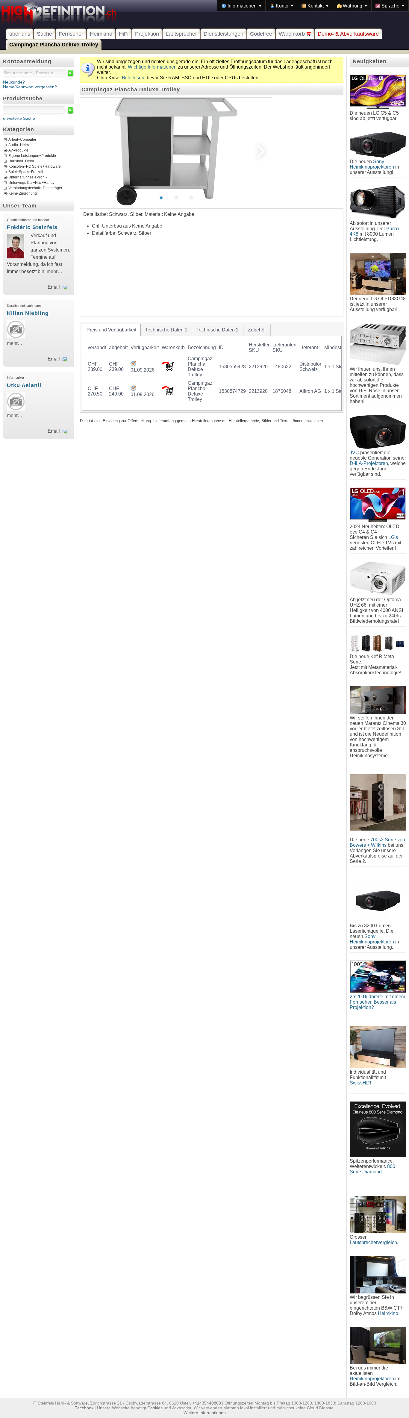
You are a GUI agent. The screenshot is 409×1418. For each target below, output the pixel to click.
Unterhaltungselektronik (27, 177)
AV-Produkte (18, 151)
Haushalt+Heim (21, 161)
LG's (393, 537)
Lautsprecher (181, 34)
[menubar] (313, 5)
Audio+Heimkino (22, 145)
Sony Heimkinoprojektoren (372, 164)
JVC (354, 452)
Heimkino (101, 34)
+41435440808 (206, 1403)
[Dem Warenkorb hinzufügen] (168, 369)
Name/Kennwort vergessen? (30, 86)
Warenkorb (292, 34)
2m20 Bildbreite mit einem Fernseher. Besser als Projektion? (377, 1002)
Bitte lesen (133, 77)
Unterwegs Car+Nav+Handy (31, 183)
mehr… (54, 271)
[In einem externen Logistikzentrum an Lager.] (133, 364)
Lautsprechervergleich (373, 1242)
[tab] (111, 330)
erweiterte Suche (19, 118)
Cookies (155, 1407)
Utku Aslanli (24, 385)
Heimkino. (388, 1313)
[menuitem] (241, 5)
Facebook (84, 1407)
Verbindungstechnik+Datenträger (35, 188)
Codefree (261, 34)
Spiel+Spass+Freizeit (25, 172)
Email (54, 287)
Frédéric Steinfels (32, 227)
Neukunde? (14, 82)
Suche (44, 34)
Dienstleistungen (223, 34)
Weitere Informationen (205, 1412)
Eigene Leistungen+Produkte (32, 156)
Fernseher (71, 34)
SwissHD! (360, 1082)
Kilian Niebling (28, 313)
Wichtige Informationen (152, 66)
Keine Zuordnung (22, 194)
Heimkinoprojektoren (372, 1378)
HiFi (123, 34)
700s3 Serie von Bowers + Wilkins (377, 842)
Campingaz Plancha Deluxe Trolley (53, 45)
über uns (19, 34)
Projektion (147, 34)
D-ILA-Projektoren (369, 463)
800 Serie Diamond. (372, 1169)
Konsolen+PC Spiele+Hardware (34, 167)
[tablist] (211, 367)
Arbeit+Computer (22, 140)
